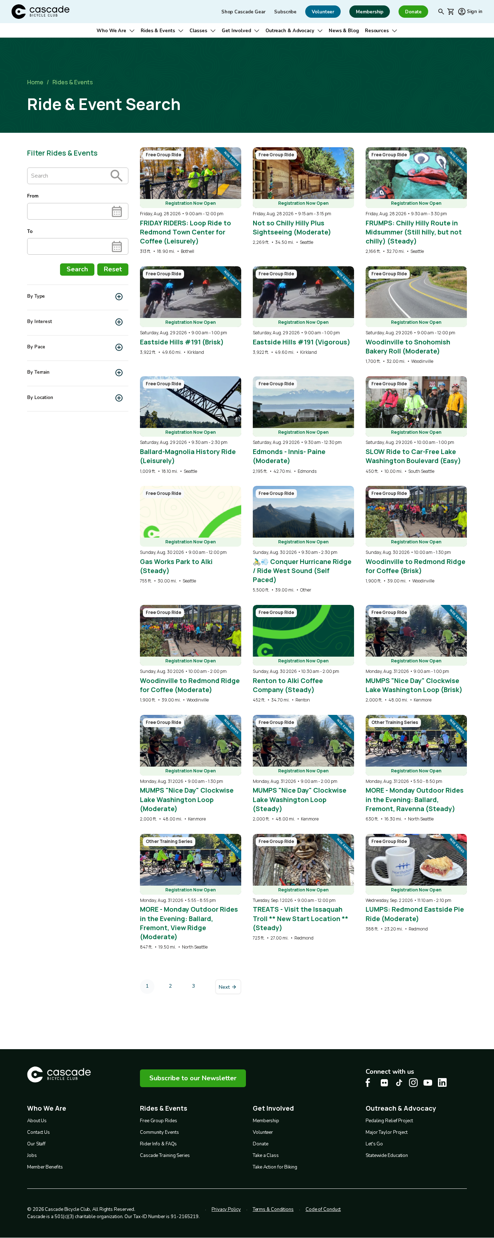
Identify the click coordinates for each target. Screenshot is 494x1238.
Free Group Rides (158, 1121)
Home (35, 82)
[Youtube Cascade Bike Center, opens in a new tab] (427, 1083)
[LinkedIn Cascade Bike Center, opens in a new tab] (442, 1082)
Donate (260, 1144)
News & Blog (344, 30)
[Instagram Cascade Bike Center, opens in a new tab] (413, 1082)
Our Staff (36, 1144)
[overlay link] (190, 201)
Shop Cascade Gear (243, 12)
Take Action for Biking (275, 1167)
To (30, 231)
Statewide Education (387, 1155)
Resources (377, 30)
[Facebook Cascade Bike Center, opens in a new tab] (370, 1082)
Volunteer (263, 1132)
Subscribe (285, 12)
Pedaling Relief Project (389, 1121)
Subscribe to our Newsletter (193, 1078)
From (32, 196)
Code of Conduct (323, 1209)
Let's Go (374, 1144)
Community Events (159, 1132)
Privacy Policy (226, 1209)
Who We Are (111, 30)
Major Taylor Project (387, 1132)
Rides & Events (158, 30)
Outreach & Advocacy (289, 30)
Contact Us (38, 1132)
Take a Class (266, 1155)
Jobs (32, 1155)
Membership (266, 1121)
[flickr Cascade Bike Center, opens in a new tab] (384, 1083)
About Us (37, 1121)
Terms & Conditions (273, 1209)
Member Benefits (45, 1167)
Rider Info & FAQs (158, 1144)
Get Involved (236, 30)
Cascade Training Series (165, 1155)
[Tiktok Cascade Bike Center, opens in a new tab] (399, 1082)
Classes (198, 30)
